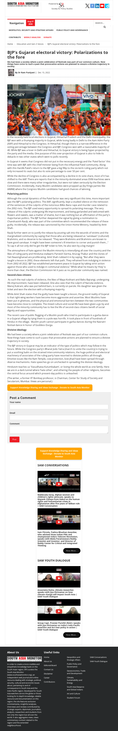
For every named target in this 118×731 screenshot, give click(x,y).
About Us (48, 661)
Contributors (49, 682)
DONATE (48, 37)
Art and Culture (73, 693)
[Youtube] (102, 6)
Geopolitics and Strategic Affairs (73, 658)
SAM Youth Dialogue (54, 560)
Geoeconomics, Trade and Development (76, 672)
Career (47, 677)
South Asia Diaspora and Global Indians (75, 688)
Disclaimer (48, 673)
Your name (15, 402)
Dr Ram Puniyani (26, 72)
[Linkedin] (97, 6)
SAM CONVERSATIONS (53, 465)
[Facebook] (92, 6)
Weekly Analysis (32, 37)
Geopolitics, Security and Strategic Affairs (31, 30)
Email (12, 413)
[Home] (23, 4)
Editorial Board (50, 665)
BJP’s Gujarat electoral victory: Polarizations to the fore (57, 54)
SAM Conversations (98, 657)
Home (10, 44)
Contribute (15, 37)
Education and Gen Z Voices (30, 44)
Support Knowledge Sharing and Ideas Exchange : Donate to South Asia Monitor (50, 387)
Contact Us (48, 669)
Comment (15, 423)
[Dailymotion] (107, 6)
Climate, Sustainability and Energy (74, 680)
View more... (72, 551)
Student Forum (73, 697)
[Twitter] (87, 6)
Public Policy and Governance (72, 30)
